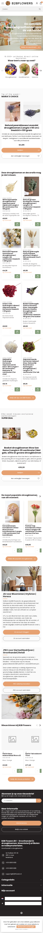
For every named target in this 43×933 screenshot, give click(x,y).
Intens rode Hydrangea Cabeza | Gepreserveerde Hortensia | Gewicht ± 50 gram (10, 307)
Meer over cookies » (21, 929)
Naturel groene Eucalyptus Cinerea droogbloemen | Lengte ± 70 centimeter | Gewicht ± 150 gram (31, 204)
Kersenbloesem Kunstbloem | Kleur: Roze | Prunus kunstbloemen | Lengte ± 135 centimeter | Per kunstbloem (12, 530)
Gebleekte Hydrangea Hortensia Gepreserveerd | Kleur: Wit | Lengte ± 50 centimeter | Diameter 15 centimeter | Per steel (10, 366)
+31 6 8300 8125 (11, 863)
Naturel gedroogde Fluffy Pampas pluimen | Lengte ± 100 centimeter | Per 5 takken (31, 255)
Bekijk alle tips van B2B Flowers (20, 398)
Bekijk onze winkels (21, 829)
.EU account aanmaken (21, 638)
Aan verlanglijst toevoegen (20, 156)
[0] (41, 3)
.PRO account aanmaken (21, 690)
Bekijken (20, 150)
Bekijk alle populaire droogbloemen (20, 559)
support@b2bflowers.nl (14, 874)
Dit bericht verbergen (26, 927)
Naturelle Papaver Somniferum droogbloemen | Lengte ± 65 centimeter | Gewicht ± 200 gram (11, 256)
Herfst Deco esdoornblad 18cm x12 (11, 754)
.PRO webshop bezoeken (21, 684)
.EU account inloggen (21, 632)
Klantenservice (21, 823)
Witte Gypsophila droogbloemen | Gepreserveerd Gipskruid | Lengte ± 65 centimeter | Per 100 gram (10, 204)
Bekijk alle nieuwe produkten (20, 779)
